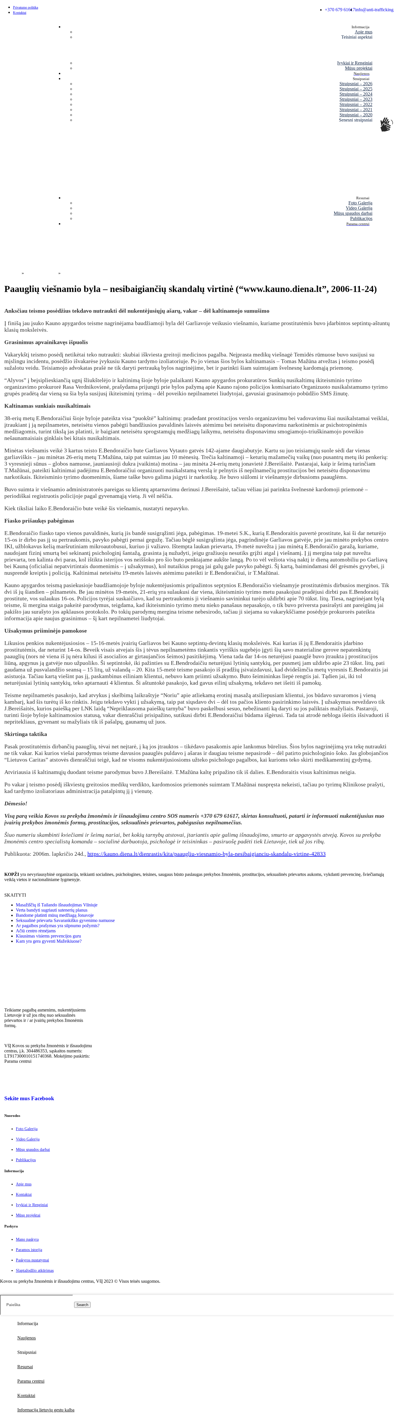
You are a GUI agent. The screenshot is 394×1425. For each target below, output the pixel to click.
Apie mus (363, 31)
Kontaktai (24, 1194)
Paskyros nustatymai (32, 1260)
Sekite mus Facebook (29, 1098)
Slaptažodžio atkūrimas (35, 1270)
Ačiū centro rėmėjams (36, 930)
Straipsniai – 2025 (355, 88)
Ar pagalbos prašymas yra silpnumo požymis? (58, 925)
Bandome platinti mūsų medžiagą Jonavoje (55, 915)
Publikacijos (361, 218)
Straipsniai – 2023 (355, 99)
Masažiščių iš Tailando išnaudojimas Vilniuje (56, 904)
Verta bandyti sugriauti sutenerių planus (51, 910)
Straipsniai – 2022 (355, 104)
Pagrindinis (10, 273)
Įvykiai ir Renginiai (354, 62)
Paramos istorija (29, 1250)
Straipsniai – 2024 (355, 94)
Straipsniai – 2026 (355, 83)
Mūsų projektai (358, 68)
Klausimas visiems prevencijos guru (48, 935)
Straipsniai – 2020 (355, 114)
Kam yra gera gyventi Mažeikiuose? (49, 941)
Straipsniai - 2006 (41, 273)
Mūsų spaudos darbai (353, 213)
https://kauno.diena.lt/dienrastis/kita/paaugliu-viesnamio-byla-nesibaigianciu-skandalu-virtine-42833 (206, 854)
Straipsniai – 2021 (355, 109)
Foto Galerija (360, 202)
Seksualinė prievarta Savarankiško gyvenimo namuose (65, 920)
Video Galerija (359, 208)
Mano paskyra (27, 1239)
